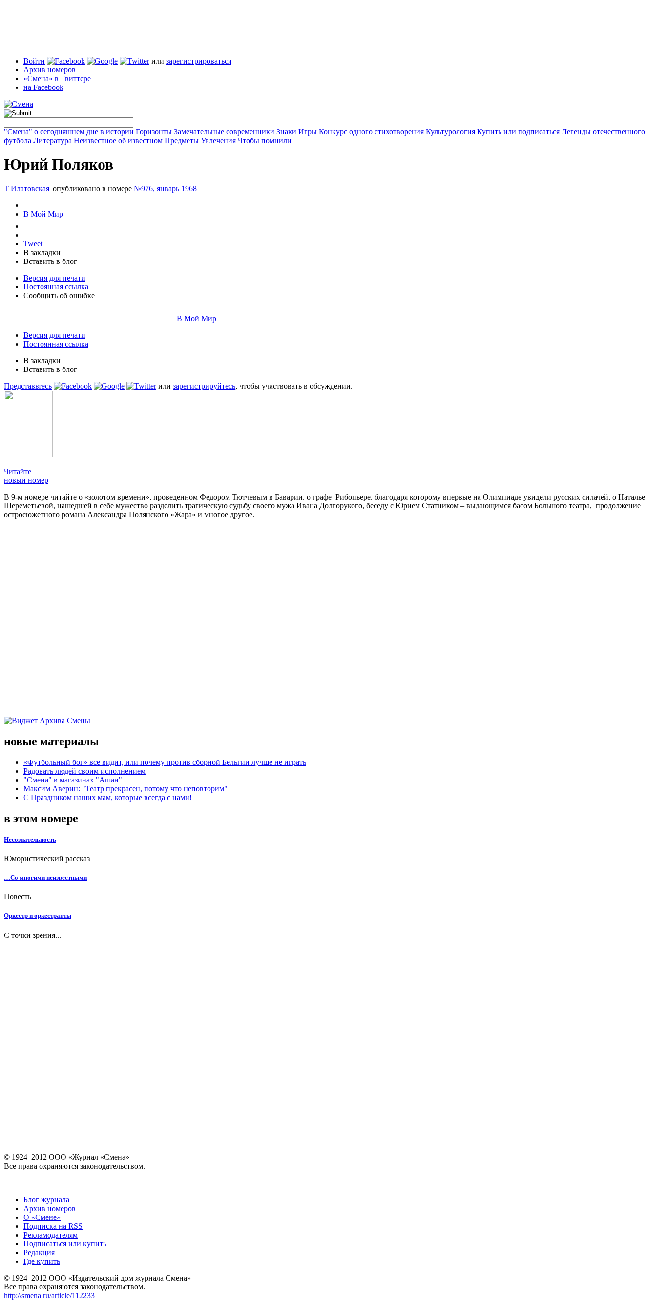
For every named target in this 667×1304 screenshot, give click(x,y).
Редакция (39, 1252)
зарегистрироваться (198, 61)
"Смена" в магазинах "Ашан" (72, 780)
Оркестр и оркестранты (37, 915)
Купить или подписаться (518, 132)
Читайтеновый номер (26, 475)
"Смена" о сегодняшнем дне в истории (69, 132)
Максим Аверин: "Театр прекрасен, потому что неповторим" (125, 788)
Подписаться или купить (64, 1243)
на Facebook (43, 87)
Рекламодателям (50, 1235)
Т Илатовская (26, 188)
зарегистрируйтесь (204, 386)
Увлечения (218, 140)
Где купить (41, 1261)
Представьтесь (28, 386)
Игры (307, 132)
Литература (52, 140)
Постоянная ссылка (55, 287)
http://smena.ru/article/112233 (49, 1295)
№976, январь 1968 (165, 188)
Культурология (450, 132)
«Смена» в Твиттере (57, 78)
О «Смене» (42, 1217)
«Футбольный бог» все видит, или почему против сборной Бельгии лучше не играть (164, 762)
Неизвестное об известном (118, 140)
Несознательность (30, 839)
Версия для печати (54, 278)
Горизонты (154, 132)
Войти (34, 61)
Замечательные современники (224, 132)
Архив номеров (49, 69)
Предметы (182, 140)
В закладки (42, 252)
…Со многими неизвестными (45, 877)
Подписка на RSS (53, 1226)
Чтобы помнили (265, 140)
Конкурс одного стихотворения (371, 132)
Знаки (286, 132)
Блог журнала (46, 1199)
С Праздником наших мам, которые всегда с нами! (107, 797)
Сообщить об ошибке (59, 295)
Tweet (32, 243)
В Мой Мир (43, 214)
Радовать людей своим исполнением (84, 771)
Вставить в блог (50, 261)
